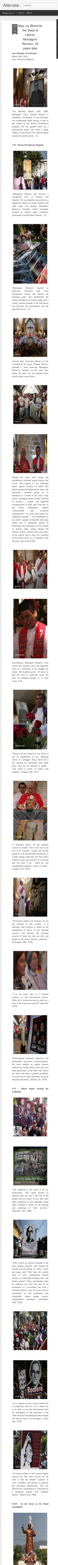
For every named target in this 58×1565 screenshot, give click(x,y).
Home (21, 12)
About (29, 12)
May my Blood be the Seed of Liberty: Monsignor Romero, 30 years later (30, 36)
